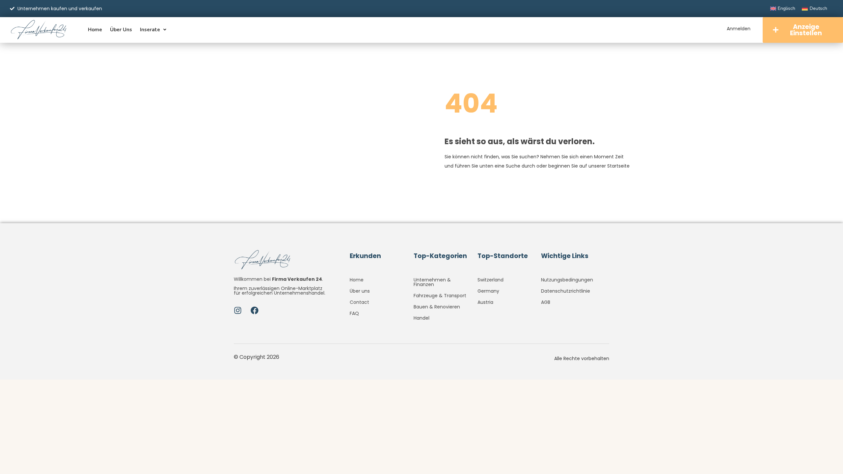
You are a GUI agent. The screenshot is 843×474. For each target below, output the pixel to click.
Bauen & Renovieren (437, 306)
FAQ (354, 313)
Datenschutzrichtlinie (565, 291)
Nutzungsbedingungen (567, 279)
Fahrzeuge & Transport (440, 295)
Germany (488, 291)
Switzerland (490, 279)
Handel (421, 318)
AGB (545, 302)
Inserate (150, 29)
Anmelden (738, 28)
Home (95, 29)
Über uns (121, 29)
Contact (359, 302)
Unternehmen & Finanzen (432, 282)
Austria (485, 302)
